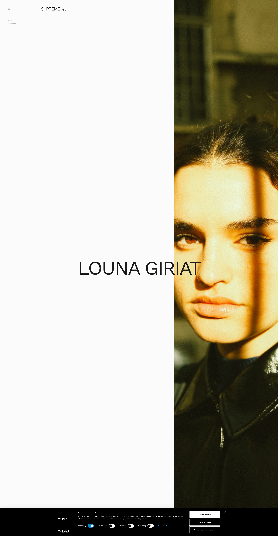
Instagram (12, 23)
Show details (163, 526)
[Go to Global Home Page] (50, 9)
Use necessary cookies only (204, 530)
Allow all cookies (204, 514)
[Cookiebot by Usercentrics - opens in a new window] (63, 531)
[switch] (112, 526)
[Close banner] (225, 511)
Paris (63, 10)
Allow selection (205, 522)
